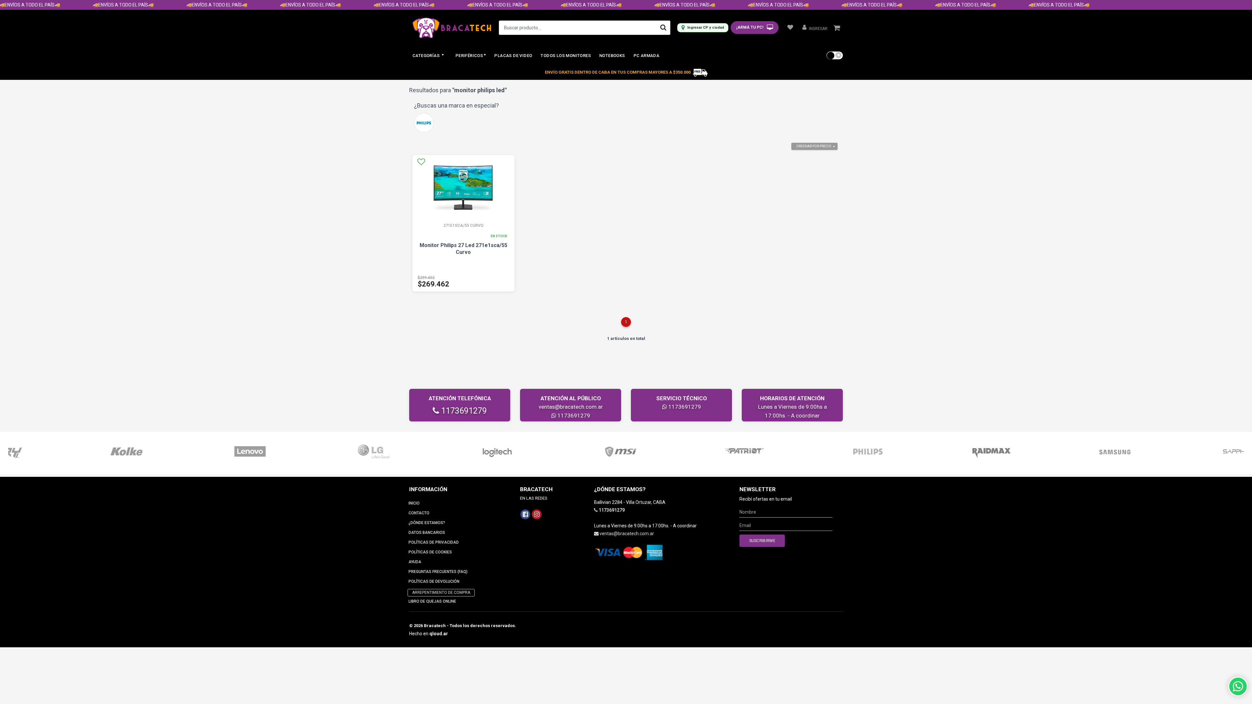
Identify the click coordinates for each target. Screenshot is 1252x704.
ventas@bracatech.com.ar (571, 406)
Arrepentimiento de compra (441, 592)
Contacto (419, 513)
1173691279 (463, 411)
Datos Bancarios (427, 532)
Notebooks (612, 55)
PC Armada (646, 55)
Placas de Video (513, 55)
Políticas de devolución (434, 581)
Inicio (414, 503)
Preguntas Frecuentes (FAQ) (438, 571)
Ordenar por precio (813, 146)
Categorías (426, 55)
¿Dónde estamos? (427, 523)
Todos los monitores (566, 55)
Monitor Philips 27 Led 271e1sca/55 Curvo (463, 248)
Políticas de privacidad (434, 542)
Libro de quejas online (432, 601)
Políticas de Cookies (430, 552)
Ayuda (415, 562)
